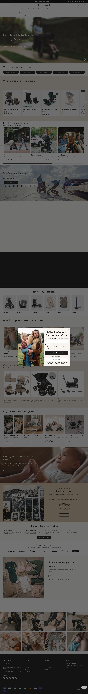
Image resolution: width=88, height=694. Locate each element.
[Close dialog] (68, 330)
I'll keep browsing (56, 359)
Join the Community (57, 353)
